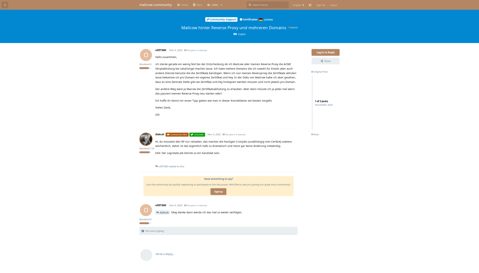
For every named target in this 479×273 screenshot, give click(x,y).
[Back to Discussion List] (4, 4)
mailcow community (155, 4)
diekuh (164, 212)
